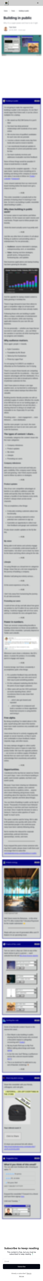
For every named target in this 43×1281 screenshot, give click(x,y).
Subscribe (21, 1266)
